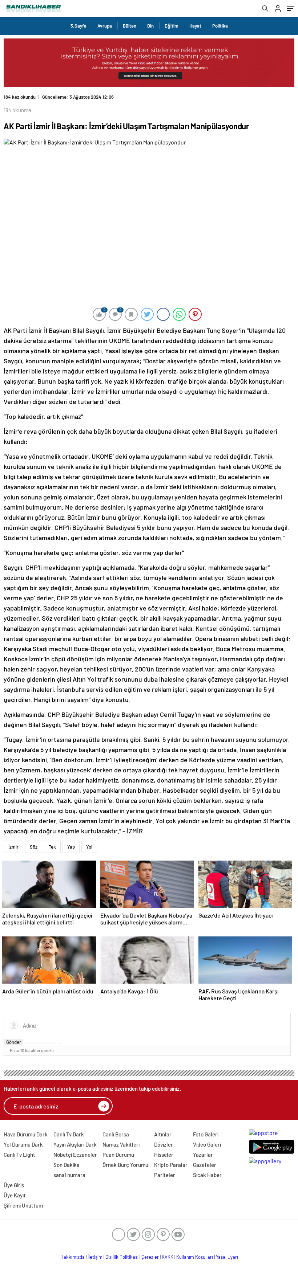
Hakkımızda (72, 1257)
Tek (52, 847)
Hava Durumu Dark (26, 1134)
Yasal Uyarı (227, 1257)
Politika (220, 26)
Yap (71, 847)
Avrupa (104, 26)
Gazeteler (204, 1164)
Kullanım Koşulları (194, 1257)
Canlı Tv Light (19, 1154)
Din (150, 26)
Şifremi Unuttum (23, 1205)
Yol (89, 847)
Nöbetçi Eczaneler (75, 1154)
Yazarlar (203, 1154)
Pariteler (164, 1175)
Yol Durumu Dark (23, 1144)
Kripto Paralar (171, 1164)
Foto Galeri (205, 1134)
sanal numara (69, 1175)
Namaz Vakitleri (121, 1144)
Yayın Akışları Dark (75, 1144)
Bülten (129, 26)
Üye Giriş (14, 1185)
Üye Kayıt (15, 1195)
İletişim (95, 1257)
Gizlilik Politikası (121, 1257)
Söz (33, 847)
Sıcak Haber (207, 1175)
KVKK (167, 1257)
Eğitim (171, 26)
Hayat (195, 26)
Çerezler (150, 1257)
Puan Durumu (118, 1154)
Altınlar (163, 1134)
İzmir (13, 847)
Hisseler (163, 1154)
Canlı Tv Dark (68, 1134)
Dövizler (163, 1144)
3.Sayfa (78, 26)
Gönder (13, 1042)
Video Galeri (207, 1144)
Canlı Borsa (115, 1134)
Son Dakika (66, 1164)
